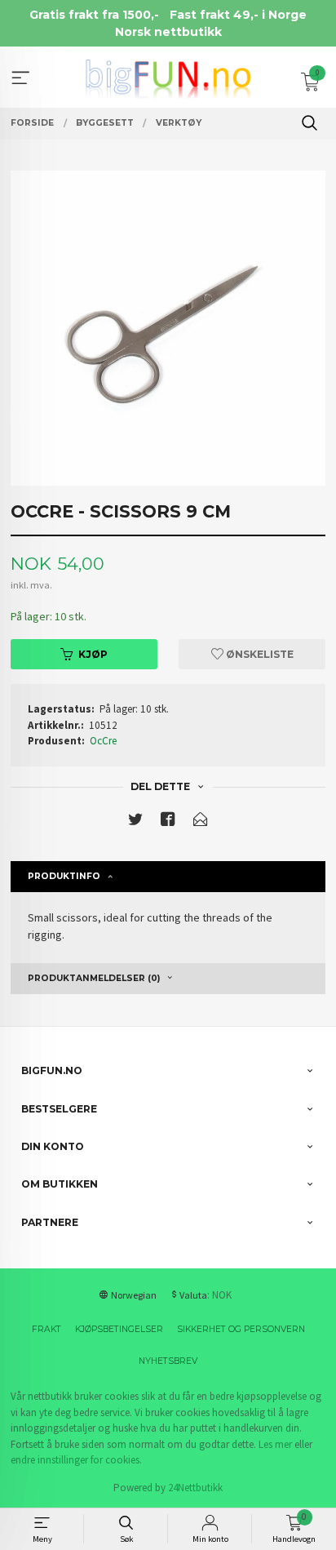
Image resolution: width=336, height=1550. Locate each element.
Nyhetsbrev (168, 1361)
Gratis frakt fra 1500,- (94, 14)
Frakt (46, 1329)
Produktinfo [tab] (64, 876)
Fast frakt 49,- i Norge (238, 14)
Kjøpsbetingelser (119, 1329)
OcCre (103, 741)
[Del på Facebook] (168, 822)
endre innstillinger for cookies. (76, 1460)
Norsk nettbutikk (168, 31)
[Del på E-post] (201, 822)
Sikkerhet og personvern (241, 1329)
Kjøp (93, 654)
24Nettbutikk (195, 1487)
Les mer (275, 1444)
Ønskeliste (258, 654)
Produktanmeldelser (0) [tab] (94, 978)
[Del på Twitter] (135, 822)
